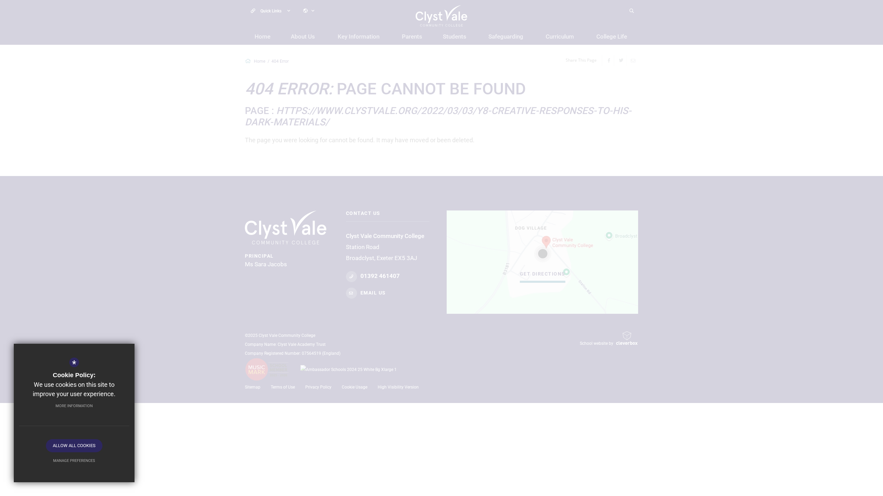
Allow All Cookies (74, 445)
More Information (74, 406)
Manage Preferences (74, 460)
